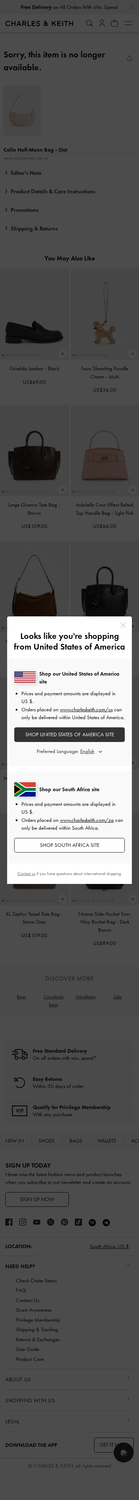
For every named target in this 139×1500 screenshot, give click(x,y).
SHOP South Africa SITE (69, 845)
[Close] (123, 625)
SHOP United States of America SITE (69, 734)
